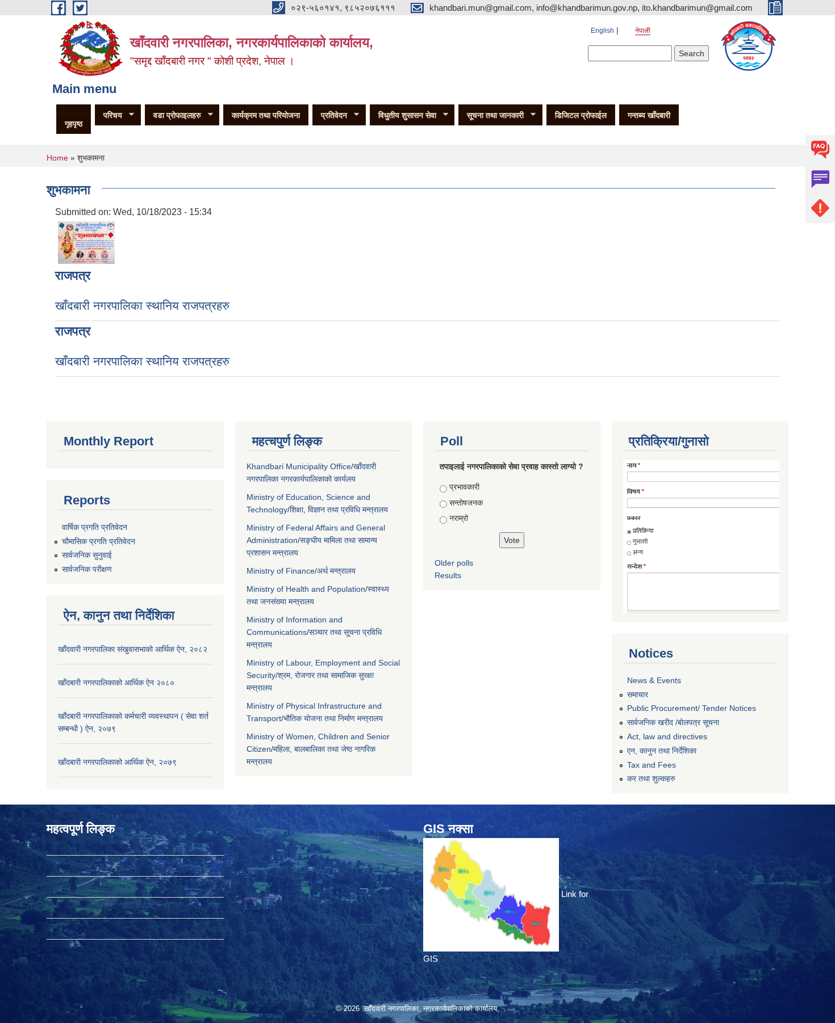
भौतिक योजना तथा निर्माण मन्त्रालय (333, 718)
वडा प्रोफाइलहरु (173, 115)
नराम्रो (458, 518)
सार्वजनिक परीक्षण (87, 569)
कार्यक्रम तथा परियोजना (266, 115)
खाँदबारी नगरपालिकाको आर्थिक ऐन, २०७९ (117, 762)
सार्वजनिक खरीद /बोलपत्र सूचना (673, 722)
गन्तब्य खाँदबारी (649, 115)
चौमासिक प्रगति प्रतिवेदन (98, 541)
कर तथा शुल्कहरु (651, 778)
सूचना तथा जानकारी (491, 115)
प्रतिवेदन (329, 115)
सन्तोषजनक (466, 502)
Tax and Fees (651, 764)
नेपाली (642, 31)
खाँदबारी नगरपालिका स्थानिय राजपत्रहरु (142, 305)
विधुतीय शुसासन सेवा (403, 115)
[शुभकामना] (86, 242)
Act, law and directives (667, 736)
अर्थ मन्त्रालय (336, 570)
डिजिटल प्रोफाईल (581, 115)
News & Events (654, 680)
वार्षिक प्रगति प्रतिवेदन (94, 527)
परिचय (108, 115)
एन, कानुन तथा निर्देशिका (661, 750)
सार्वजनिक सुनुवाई (87, 554)
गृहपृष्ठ (73, 123)
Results (448, 575)
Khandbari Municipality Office (299, 466)
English (602, 31)
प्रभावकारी (464, 486)
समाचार (637, 694)
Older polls (454, 562)
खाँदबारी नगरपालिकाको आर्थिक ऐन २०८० (116, 682)
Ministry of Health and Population (306, 588)
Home (57, 157)
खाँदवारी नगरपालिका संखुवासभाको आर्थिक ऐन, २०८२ (132, 649)
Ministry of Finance (281, 570)
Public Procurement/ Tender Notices (691, 708)
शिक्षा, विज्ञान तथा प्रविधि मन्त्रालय (339, 509)
